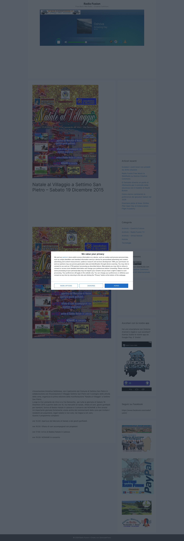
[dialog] (92, 270)
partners (65, 257)
